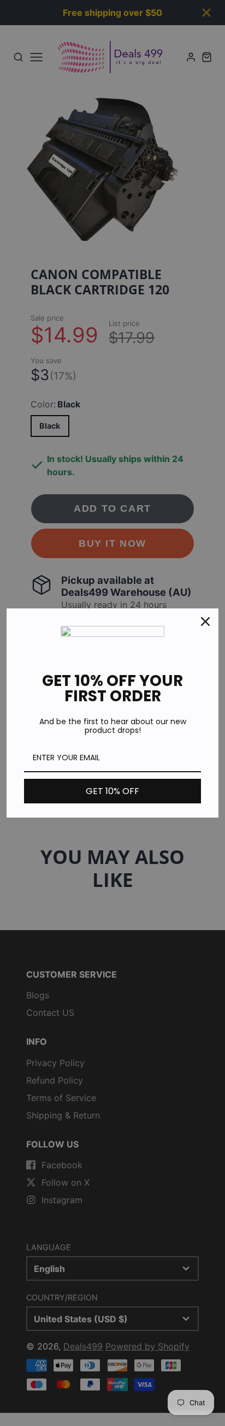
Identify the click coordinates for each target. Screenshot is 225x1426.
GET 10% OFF (112, 791)
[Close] (205, 621)
